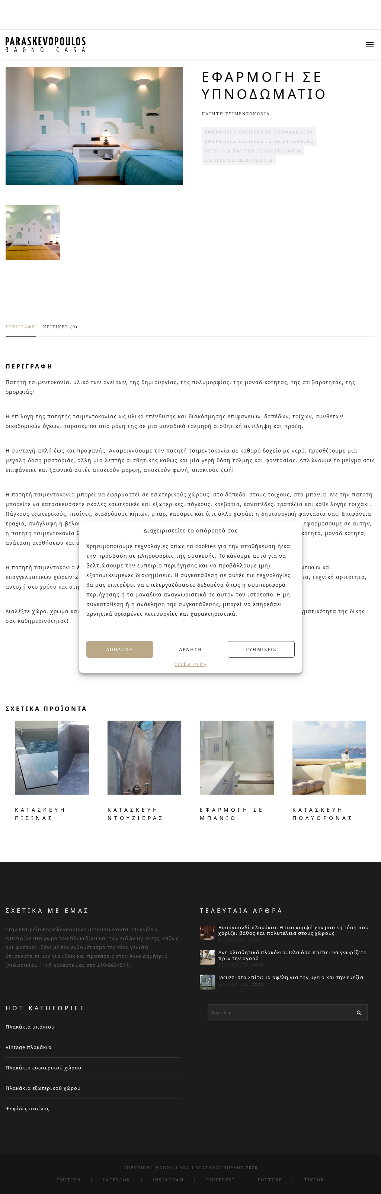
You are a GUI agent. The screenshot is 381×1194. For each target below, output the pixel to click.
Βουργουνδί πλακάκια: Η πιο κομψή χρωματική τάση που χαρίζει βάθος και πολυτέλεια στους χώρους (293, 930)
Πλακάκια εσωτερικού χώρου (43, 1067)
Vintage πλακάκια (29, 1047)
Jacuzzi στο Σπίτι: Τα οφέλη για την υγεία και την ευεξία (291, 978)
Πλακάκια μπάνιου (30, 1026)
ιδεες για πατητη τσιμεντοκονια (253, 151)
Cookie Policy (190, 664)
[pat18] (94, 126)
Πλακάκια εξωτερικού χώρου (43, 1088)
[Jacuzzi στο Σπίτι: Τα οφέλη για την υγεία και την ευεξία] (207, 982)
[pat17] (33, 232)
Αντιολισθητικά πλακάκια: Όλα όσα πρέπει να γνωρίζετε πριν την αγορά (292, 955)
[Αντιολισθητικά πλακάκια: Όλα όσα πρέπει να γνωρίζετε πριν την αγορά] (207, 957)
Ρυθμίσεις (261, 649)
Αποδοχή (120, 649)
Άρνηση (190, 649)
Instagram (168, 1179)
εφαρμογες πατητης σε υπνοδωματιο (259, 132)
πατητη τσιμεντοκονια (239, 160)
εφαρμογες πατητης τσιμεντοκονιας (259, 141)
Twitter (69, 1179)
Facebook (117, 1179)
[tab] (21, 330)
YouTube (269, 1179)
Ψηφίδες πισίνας (27, 1108)
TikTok (314, 1179)
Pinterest (220, 1179)
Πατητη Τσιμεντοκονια (236, 113)
